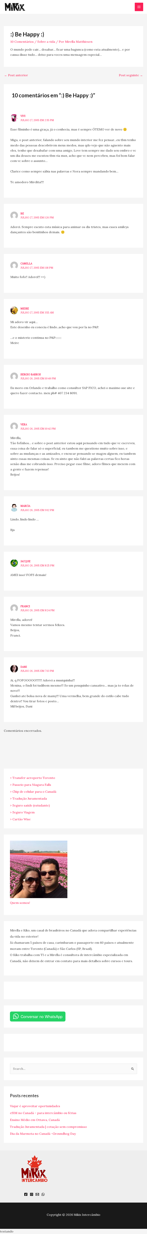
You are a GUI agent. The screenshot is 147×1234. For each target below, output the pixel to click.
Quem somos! (20, 903)
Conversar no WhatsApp (41, 1016)
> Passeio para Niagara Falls (30, 785)
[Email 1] (37, 1194)
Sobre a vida (46, 41)
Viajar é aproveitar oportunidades (35, 1106)
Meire (24, 308)
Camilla (26, 263)
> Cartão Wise (20, 819)
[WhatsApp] (43, 1194)
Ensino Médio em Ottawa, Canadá (35, 1120)
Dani (23, 667)
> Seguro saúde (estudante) (30, 805)
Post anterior (16, 75)
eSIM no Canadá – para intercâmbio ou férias (43, 1113)
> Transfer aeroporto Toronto (32, 778)
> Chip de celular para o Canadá (33, 791)
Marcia (25, 506)
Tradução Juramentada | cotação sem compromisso (48, 1127)
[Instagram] (31, 1194)
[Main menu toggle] (139, 7)
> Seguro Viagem (22, 812)
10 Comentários (22, 41)
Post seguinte (131, 75)
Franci (25, 606)
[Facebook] (26, 1194)
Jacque (25, 561)
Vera (23, 424)
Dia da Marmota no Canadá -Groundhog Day (43, 1134)
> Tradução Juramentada (28, 798)
